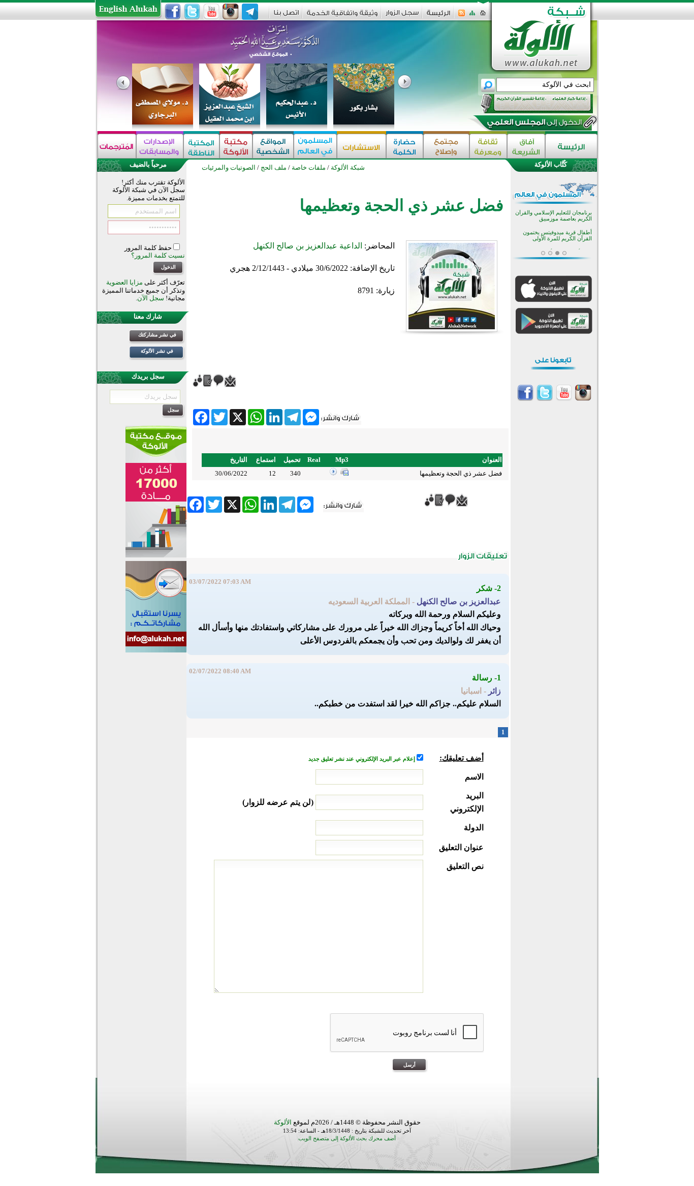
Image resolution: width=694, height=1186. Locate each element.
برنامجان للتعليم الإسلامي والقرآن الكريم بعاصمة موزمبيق (553, 216)
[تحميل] (344, 473)
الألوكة (283, 1122)
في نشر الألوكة (157, 351)
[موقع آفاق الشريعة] (526, 146)
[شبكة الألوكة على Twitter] (192, 12)
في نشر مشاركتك (157, 334)
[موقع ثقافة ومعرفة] (488, 146)
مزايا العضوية (124, 282)
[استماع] (333, 473)
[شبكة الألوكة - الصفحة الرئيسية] (438, 16)
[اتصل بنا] (286, 16)
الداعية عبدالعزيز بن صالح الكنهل (307, 245)
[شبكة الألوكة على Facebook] (173, 12)
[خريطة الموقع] (472, 16)
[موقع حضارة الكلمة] (404, 146)
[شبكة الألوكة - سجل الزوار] (402, 16)
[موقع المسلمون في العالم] (315, 146)
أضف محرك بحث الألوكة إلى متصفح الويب (347, 1138)
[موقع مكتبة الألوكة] (236, 146)
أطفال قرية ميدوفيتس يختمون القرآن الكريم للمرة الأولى (557, 235)
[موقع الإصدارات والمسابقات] (159, 146)
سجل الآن (150, 298)
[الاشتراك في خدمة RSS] (461, 16)
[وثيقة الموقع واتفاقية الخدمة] (342, 16)
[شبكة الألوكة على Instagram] (231, 12)
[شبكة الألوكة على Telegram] (250, 12)
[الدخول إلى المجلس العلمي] (533, 124)
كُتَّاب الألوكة (550, 164)
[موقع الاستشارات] (361, 146)
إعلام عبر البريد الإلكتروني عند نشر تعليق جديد (362, 759)
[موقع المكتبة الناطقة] (201, 146)
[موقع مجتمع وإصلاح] (446, 146)
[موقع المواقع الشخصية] (273, 146)
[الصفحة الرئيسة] (483, 16)
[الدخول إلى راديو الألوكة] (528, 103)
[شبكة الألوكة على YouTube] (211, 12)
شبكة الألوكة (348, 167)
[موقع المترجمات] (117, 146)
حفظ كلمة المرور (148, 248)
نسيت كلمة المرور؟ (158, 255)
